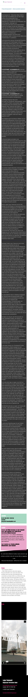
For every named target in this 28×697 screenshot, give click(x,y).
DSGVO (8, 692)
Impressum (13, 692)
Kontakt (4, 692)
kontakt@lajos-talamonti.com (10, 685)
